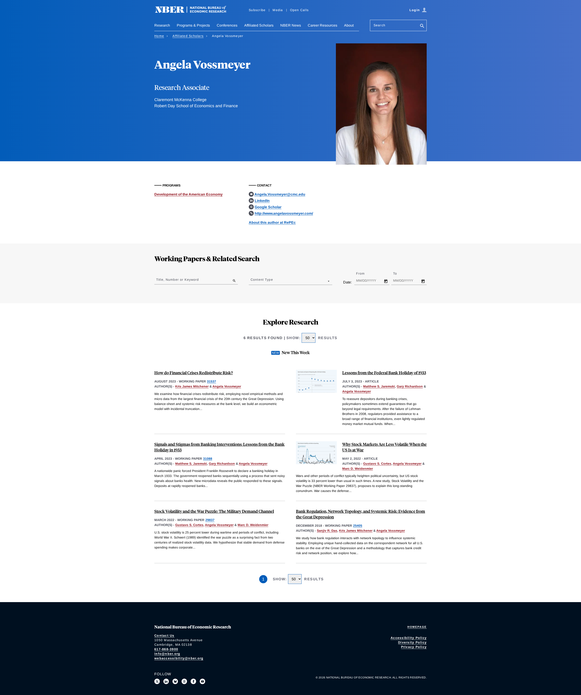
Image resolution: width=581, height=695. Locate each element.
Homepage (417, 626)
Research (162, 25)
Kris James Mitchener (192, 386)
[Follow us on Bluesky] (175, 681)
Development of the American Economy (188, 194)
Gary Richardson (410, 386)
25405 (357, 525)
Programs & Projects (193, 25)
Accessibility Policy (409, 638)
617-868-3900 (166, 649)
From (364, 273)
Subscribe (257, 10)
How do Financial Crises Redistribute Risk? (193, 372)
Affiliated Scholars (258, 25)
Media (278, 10)
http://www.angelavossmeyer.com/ (284, 213)
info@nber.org (167, 653)
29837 (209, 520)
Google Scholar (268, 207)
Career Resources (322, 25)
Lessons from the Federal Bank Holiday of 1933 (384, 372)
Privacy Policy (414, 647)
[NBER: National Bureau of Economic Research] (194, 12)
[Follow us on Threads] (184, 681)
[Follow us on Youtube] (202, 681)
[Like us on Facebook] (193, 681)
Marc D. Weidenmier (357, 468)
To (399, 273)
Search (379, 25)
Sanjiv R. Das (327, 530)
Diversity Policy (412, 642)
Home (159, 36)
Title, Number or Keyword (177, 279)
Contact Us (164, 635)
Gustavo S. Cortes (377, 463)
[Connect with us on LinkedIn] (166, 681)
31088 (207, 458)
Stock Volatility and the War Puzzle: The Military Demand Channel (214, 511)
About (349, 25)
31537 (211, 381)
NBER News (290, 25)
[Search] (422, 26)
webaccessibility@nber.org (178, 658)
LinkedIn (262, 201)
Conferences (227, 25)
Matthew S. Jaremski (379, 386)
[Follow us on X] (157, 681)
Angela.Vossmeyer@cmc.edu (279, 194)
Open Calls (299, 10)
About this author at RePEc (272, 222)
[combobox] (251, 281)
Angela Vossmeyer (226, 386)
